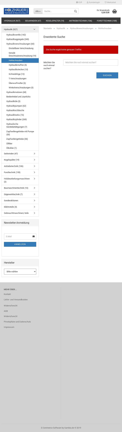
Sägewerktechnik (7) (13, 194)
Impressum (9, 327)
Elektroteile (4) (10, 207)
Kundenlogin (94, 2)
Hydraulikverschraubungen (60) (20, 44)
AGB (6, 311)
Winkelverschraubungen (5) (21, 87)
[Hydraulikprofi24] (16, 11)
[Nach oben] (113, 427)
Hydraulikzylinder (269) (16, 119)
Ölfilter (9, 143)
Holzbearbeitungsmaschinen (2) (17, 180)
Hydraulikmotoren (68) (16, 92)
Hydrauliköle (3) (13, 101)
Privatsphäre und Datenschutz (17, 322)
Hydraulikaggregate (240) (17, 39)
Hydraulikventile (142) (16, 35)
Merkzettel (111, 2)
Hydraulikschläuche (15, 110)
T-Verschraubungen (17, 78)
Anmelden (20, 244)
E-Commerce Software (51, 428)
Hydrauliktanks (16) (15, 115)
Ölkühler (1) (11, 148)
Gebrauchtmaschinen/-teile (16, 213)
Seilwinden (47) (33, 21)
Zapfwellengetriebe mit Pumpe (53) (20, 133)
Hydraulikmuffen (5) (18, 65)
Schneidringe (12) (17, 74)
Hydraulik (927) (12, 21)
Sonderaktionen (11, 200)
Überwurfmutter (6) (17, 83)
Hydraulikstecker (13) (18, 69)
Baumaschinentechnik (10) (16, 188)
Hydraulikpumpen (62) (16, 106)
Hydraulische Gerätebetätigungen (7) (16, 125)
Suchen (107, 75)
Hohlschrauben (15, 60)
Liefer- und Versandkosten (16, 299)
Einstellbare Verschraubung (21, 48)
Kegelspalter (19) (55, 21)
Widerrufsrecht (10, 305)
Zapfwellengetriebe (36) (17, 139)
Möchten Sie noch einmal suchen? (49, 65)
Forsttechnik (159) (107, 21)
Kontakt (7, 294)
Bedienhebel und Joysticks (18, 96)
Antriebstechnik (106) (80, 21)
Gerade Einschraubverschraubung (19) (22, 54)
